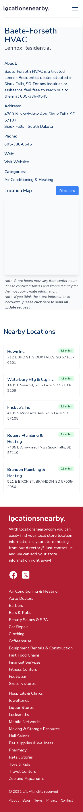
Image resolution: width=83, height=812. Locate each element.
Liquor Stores (21, 707)
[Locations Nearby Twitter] (13, 574)
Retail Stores (21, 757)
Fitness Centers (23, 669)
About (14, 800)
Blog (26, 800)
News (38, 800)
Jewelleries (19, 700)
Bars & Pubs (20, 612)
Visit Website (16, 162)
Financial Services (25, 662)
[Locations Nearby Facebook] (25, 574)
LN (25, 791)
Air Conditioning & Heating (28, 179)
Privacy (51, 800)
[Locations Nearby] (26, 8)
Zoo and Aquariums (26, 778)
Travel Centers (22, 771)
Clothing (17, 634)
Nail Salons (19, 736)
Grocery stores (22, 683)
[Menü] (75, 9)
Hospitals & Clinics (26, 693)
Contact (67, 800)
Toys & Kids (19, 764)
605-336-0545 (18, 144)
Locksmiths (19, 714)
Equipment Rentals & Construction (41, 648)
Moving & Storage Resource (34, 728)
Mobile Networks (25, 721)
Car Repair (18, 626)
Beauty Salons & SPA (28, 619)
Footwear (17, 676)
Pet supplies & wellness (31, 743)
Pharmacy (18, 750)
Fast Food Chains (24, 655)
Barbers (16, 605)
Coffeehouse (20, 641)
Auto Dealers (21, 598)
